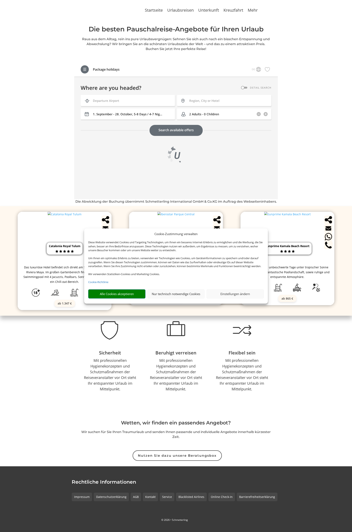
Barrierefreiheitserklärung (257, 497)
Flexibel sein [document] (242, 352)
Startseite (154, 11)
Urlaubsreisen (180, 11)
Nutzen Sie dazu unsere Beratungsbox (177, 456)
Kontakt (150, 497)
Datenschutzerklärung (111, 497)
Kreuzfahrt (233, 11)
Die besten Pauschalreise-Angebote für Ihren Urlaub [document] (176, 29)
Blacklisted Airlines (191, 497)
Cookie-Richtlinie (98, 282)
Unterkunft (208, 11)
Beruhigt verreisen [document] (175, 352)
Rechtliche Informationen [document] (104, 482)
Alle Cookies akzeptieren (117, 294)
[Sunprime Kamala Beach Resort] (287, 214)
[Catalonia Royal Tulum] (64, 214)
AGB (136, 497)
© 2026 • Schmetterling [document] (174, 520)
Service (167, 497)
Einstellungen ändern (235, 294)
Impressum (82, 497)
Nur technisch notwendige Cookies (176, 294)
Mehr (253, 11)
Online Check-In (222, 497)
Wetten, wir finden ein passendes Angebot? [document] (176, 423)
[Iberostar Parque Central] (176, 214)
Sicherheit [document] (110, 352)
